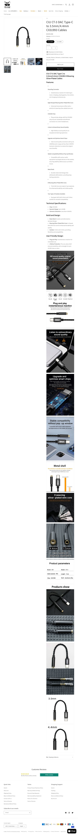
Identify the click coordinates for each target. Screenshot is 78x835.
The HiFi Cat (9, 831)
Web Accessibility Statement (34, 796)
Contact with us (8, 798)
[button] (13, 11)
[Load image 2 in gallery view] (15, 61)
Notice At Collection (32, 798)
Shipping (48, 36)
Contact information (55, 831)
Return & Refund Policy (9, 796)
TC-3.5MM (50, 41)
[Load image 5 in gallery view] (39, 61)
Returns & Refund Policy (57, 796)
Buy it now (60, 68)
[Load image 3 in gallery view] (23, 61)
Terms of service (38, 831)
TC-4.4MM (59, 41)
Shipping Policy (7, 793)
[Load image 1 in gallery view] (7, 61)
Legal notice (63, 831)
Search (5, 788)
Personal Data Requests (33, 793)
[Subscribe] (29, 812)
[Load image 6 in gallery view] (7, 69)
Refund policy (24, 831)
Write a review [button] (49, 775)
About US (6, 790)
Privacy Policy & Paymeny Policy (35, 788)
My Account (54, 798)
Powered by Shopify (16, 831)
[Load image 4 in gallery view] (31, 61)
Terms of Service (8, 801)
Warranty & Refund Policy (10, 804)
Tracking (53, 790)
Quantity (48, 45)
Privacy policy (31, 831)
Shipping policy (46, 831)
